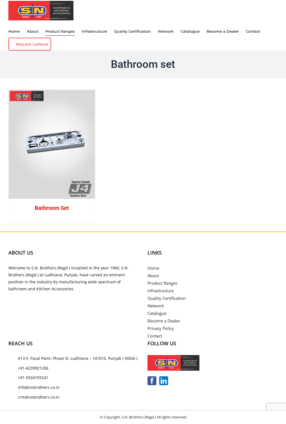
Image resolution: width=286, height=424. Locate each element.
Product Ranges (162, 283)
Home (153, 268)
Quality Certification (166, 298)
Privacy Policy (160, 328)
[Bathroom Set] (52, 144)
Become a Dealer (163, 321)
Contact (154, 336)
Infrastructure (160, 290)
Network (155, 305)
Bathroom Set (52, 208)
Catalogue (156, 313)
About (153, 275)
